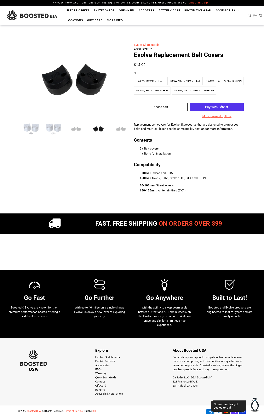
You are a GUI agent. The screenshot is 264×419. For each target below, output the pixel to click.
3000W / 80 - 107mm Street (152, 90)
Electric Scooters (105, 361)
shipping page (199, 2)
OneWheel (127, 10)
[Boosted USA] (33, 15)
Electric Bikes (77, 10)
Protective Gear (197, 10)
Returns (100, 389)
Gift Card (94, 20)
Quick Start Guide (105, 377)
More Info (115, 20)
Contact (100, 381)
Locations (74, 20)
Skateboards (104, 10)
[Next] (124, 80)
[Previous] (24, 80)
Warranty (100, 373)
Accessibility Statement (109, 393)
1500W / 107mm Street (150, 80)
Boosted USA (33, 411)
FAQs (98, 369)
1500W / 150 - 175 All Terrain (224, 80)
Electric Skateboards (107, 357)
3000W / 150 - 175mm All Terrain (194, 90)
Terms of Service (73, 411)
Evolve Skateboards (146, 45)
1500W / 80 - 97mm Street (184, 80)
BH (94, 411)
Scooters (146, 10)
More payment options (217, 116)
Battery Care (169, 10)
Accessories (225, 10)
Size (136, 73)
